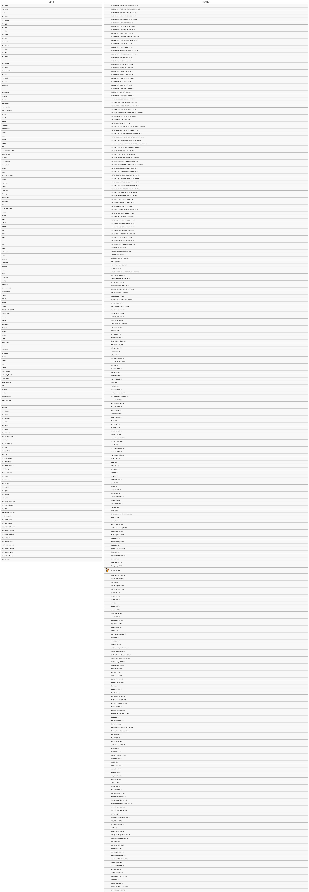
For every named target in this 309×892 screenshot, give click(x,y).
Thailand (4, 357)
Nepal (3, 273)
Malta (3, 270)
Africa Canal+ (5, 92)
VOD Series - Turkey (7, 556)
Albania (4, 100)
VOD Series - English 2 (8, 534)
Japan (3, 241)
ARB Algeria (5, 16)
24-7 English (5, 5)
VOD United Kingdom (7, 505)
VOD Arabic (5, 414)
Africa (3, 89)
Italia (3, 237)
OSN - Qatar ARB (6, 288)
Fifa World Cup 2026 (7, 176)
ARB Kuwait (5, 42)
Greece (4, 205)
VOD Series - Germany (8, 545)
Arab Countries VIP (7, 110)
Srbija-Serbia (5, 342)
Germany (4, 194)
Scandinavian (5, 324)
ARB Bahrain (5, 20)
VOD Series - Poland (7, 552)
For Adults (4, 183)
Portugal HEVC (6, 313)
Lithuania (4, 259)
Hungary (4, 212)
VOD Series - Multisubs (8, 548)
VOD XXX (4, 509)
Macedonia (5, 262)
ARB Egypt (4, 24)
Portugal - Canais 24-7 (8, 309)
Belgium (4, 132)
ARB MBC (4, 52)
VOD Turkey (5, 498)
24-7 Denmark (5, 559)
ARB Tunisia (5, 78)
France (4, 186)
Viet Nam (4, 393)
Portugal (4, 306)
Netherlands (5, 277)
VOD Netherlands (6, 461)
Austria (4, 121)
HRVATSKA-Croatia (7, 208)
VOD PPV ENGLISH (7, 472)
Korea (3, 244)
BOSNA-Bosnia (6, 128)
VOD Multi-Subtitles (7, 458)
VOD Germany (5, 433)
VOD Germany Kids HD (8, 436)
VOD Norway (5, 469)
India (3, 219)
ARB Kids (4, 38)
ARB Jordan (5, 34)
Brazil (3, 136)
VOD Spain (5, 490)
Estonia (4, 168)
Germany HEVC (6, 197)
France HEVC (5, 190)
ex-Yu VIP (4, 407)
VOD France (5, 429)
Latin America (5, 252)
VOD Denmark (6, 418)
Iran (3, 230)
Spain (3, 338)
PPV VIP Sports (6, 291)
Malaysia (4, 266)
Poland (4, 302)
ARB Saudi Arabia (6, 71)
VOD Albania (5, 411)
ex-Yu (3, 404)
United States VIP (6, 382)
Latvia (3, 255)
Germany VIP (5, 201)
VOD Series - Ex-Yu (7, 537)
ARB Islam (4, 31)
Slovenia (4, 335)
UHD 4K (4, 364)
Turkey (4, 360)
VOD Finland (5, 425)
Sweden (4, 346)
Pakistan (4, 295)
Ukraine (4, 367)
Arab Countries (6, 107)
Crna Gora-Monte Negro (8, 150)
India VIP (4, 223)
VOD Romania (5, 483)
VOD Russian (5, 487)
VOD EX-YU (5, 422)
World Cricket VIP (6, 396)
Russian (4, 320)
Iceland (4, 215)
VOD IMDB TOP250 (7, 443)
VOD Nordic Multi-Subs (8, 465)
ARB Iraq (4, 27)
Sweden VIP (5, 349)
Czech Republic (6, 154)
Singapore (4, 331)
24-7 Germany (5, 9)
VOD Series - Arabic (7, 523)
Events (3, 172)
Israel (3, 233)
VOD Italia (4, 454)
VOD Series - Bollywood (8, 527)
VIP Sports (4, 389)
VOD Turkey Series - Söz (8, 501)
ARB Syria (4, 74)
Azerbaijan (4, 125)
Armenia (4, 114)
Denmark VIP (5, 165)
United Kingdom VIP (7, 375)
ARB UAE (4, 81)
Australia (4, 118)
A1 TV (3, 13)
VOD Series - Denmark (8, 530)
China (3, 147)
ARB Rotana (5, 67)
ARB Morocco (5, 56)
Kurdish (4, 248)
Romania (4, 317)
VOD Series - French (7, 541)
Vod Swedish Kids (6, 516)
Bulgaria (4, 139)
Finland (4, 179)
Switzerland (5, 353)
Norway (4, 281)
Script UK (4, 328)
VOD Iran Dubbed (6, 451)
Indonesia (4, 226)
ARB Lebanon (5, 45)
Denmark (4, 157)
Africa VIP (4, 96)
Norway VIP (5, 284)
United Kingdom (6, 371)
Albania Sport (5, 103)
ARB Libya (4, 49)
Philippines (4, 299)
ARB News (5, 60)
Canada (4, 143)
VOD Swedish (5, 494)
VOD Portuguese (6, 480)
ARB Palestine (5, 63)
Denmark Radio (6, 161)
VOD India (4, 447)
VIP (3, 385)
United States (5, 378)
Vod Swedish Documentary (9, 512)
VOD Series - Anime (7, 519)
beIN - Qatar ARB (6, 400)
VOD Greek (5, 440)
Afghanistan (5, 85)
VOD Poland (5, 476)
